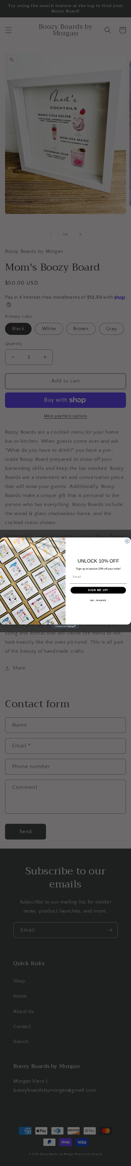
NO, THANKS (98, 600)
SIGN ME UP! (98, 590)
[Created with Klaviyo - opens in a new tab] (65, 627)
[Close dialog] (127, 541)
